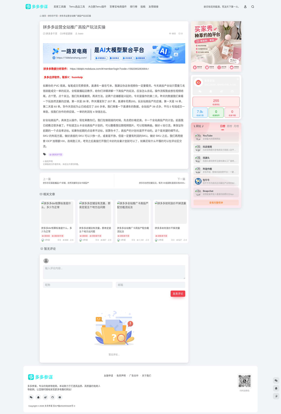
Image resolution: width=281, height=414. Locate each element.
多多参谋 (48, 405)
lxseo (80, 33)
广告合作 (133, 375)
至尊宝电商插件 (118, 6)
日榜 (222, 126)
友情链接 (153, 6)
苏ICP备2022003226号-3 (64, 405)
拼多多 (47, 236)
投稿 (142, 6)
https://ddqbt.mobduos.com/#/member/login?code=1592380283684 (108, 69)
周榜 (229, 126)
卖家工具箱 (60, 6)
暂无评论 (50, 248)
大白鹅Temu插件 (97, 6)
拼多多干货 (53, 15)
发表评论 (178, 293)
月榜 (236, 126)
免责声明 (121, 375)
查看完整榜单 (216, 202)
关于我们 (146, 375)
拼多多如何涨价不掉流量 (167, 227)
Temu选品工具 (77, 6)
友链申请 (108, 375)
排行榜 (133, 6)
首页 (44, 15)
